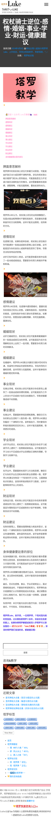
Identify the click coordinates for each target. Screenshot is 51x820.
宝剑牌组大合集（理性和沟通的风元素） (23, 705)
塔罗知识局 (29, 55)
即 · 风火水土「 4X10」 (20, 751)
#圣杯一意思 (22, 723)
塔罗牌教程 (12, 744)
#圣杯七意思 (33, 723)
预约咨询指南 (16, 776)
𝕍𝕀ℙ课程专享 (27, 797)
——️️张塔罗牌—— (16, 773)
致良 (22, 801)
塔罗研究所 (12, 769)
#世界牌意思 (8, 719)
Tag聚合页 (38, 797)
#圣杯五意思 (41, 727)
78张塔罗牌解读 (34, 794)
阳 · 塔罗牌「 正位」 (19, 765)
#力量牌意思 (32, 719)
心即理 (17, 801)
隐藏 (35, 115)
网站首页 (8, 797)
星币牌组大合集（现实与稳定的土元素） (23, 698)
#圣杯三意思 (8, 727)
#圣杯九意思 (19, 727)
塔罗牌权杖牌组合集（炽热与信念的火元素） (25, 708)
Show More (8, 733)
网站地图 (17, 797)
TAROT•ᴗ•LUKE (10, 9)
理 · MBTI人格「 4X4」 (19, 748)
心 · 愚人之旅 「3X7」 (19, 755)
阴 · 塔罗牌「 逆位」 (19, 762)
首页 (9, 740)
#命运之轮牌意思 (10, 723)
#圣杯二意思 (30, 727)
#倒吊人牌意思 (20, 719)
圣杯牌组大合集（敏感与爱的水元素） (22, 701)
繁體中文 (31, 801)
